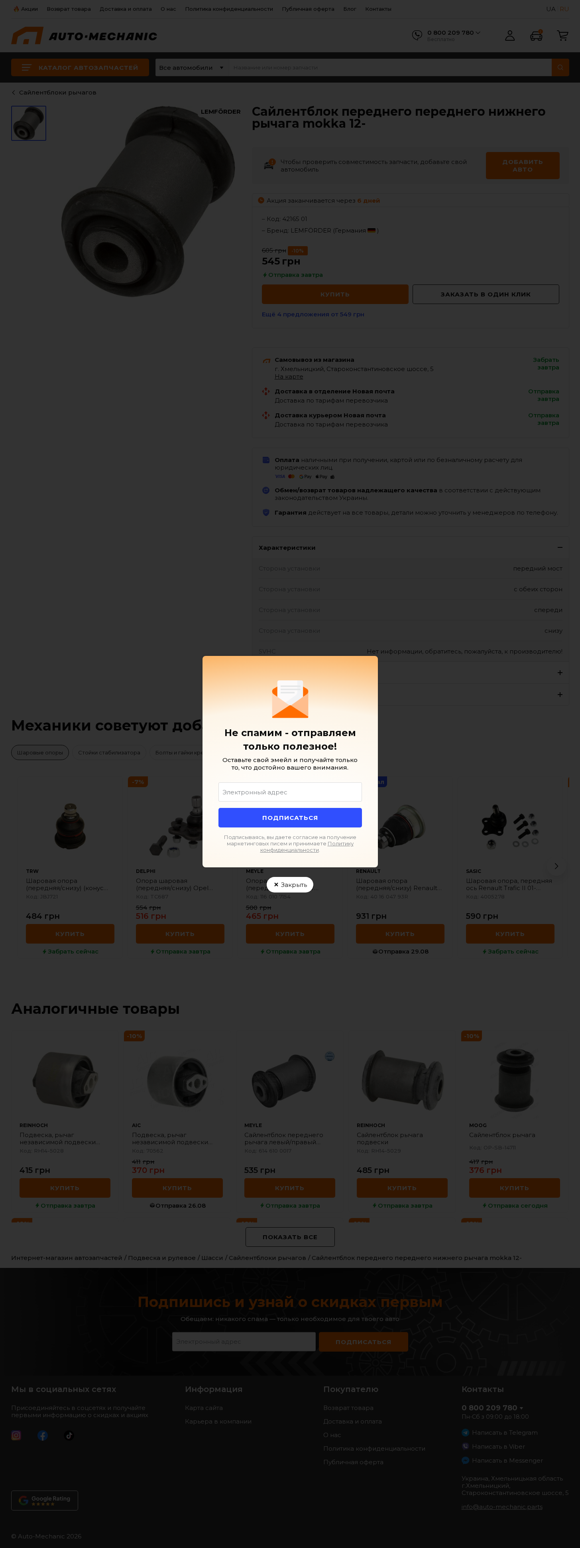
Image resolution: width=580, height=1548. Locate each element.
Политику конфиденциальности (307, 846)
